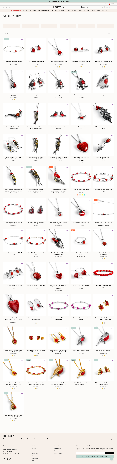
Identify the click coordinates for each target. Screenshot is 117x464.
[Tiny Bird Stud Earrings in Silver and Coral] (58, 114)
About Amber (34, 455)
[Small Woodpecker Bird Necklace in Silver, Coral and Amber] (36, 114)
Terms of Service (58, 453)
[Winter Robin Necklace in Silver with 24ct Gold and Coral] (81, 370)
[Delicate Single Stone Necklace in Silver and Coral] (103, 209)
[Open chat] (111, 458)
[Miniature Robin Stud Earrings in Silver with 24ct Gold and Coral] (103, 370)
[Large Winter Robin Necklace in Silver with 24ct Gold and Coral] (58, 370)
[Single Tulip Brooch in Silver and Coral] (103, 145)
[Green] (81, 195)
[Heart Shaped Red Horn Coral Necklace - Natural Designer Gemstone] (81, 145)
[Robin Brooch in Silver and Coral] (103, 81)
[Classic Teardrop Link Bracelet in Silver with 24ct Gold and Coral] (36, 370)
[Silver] (57, 66)
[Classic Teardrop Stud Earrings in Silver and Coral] (36, 49)
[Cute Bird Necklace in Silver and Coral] (81, 114)
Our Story (33, 451)
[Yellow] (82, 195)
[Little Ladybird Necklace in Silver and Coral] (58, 209)
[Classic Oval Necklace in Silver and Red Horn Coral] (36, 273)
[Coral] (77, 195)
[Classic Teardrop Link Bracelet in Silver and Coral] (13, 209)
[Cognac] (79, 195)
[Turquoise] (84, 195)
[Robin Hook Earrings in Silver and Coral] (36, 81)
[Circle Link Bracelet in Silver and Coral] (81, 177)
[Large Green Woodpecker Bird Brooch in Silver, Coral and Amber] (36, 177)
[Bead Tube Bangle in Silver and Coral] (36, 240)
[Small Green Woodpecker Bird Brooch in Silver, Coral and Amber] (36, 145)
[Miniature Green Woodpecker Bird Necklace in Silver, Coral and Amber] (13, 177)
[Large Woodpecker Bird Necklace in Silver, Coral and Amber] (58, 145)
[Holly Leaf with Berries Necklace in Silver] (103, 114)
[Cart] (112, 7)
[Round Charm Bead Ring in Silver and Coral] (81, 240)
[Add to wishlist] (22, 39)
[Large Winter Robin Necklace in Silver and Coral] (103, 338)
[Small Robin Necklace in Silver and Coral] (58, 81)
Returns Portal (57, 448)
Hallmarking (34, 453)
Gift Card (105, 4)
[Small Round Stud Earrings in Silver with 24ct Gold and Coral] (36, 338)
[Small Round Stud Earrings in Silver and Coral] (81, 49)
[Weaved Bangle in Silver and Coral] (103, 177)
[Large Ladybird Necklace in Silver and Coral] (81, 209)
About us (33, 448)
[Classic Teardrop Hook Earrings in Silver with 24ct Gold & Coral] (58, 338)
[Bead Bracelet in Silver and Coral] (13, 240)
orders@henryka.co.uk (12, 449)
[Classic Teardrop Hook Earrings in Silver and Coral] (36, 305)
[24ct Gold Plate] (37, 66)
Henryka (8, 436)
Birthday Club (34, 458)
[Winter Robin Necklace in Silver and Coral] (81, 338)
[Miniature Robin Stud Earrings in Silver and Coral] (103, 49)
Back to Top (109, 439)
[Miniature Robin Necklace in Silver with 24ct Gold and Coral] (13, 403)
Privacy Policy (57, 451)
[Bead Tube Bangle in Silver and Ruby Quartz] (58, 305)
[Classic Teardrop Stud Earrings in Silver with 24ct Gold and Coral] (103, 305)
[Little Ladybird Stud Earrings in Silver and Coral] (36, 209)
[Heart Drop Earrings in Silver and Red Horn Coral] (81, 273)
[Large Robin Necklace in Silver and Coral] (81, 81)
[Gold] (59, 66)
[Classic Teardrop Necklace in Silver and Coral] (58, 49)
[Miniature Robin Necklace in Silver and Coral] (13, 81)
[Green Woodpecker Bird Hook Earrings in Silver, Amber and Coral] (13, 145)
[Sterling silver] (35, 66)
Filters (6, 33)
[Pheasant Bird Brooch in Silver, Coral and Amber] (13, 114)
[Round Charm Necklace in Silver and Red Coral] (103, 240)
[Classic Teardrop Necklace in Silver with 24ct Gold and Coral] (13, 338)
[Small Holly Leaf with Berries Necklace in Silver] (58, 240)
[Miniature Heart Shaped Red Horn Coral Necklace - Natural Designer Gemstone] (58, 273)
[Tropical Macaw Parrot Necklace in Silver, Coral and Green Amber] (58, 177)
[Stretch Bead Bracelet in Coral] (103, 273)
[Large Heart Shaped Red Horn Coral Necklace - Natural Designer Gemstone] (13, 305)
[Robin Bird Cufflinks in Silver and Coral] (13, 273)
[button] (32, 10)
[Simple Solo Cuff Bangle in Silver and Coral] (13, 49)
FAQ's (32, 460)
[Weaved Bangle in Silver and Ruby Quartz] (81, 305)
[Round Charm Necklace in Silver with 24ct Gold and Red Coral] (13, 370)
